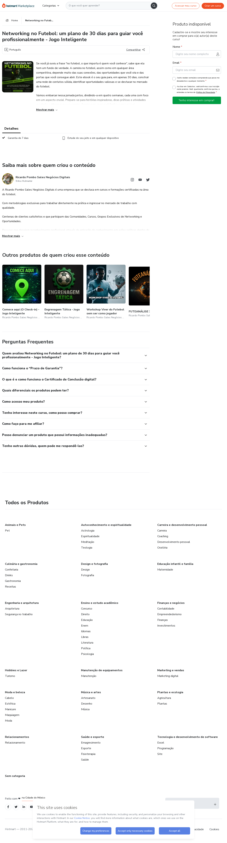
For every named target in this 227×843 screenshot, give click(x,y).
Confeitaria (11, 570)
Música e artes (91, 692)
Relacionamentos (17, 737)
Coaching (162, 536)
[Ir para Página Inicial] (19, 6)
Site (159, 754)
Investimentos (166, 626)
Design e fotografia (94, 564)
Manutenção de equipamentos (102, 670)
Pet (7, 531)
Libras (84, 637)
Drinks (9, 575)
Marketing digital (167, 676)
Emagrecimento (91, 743)
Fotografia (87, 575)
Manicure (10, 709)
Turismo (10, 676)
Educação (87, 620)
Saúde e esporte (92, 737)
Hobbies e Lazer (16, 670)
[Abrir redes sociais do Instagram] (132, 180)
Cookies (214, 829)
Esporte (86, 748)
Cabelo (9, 698)
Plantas (162, 704)
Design (85, 570)
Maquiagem (12, 715)
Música (85, 709)
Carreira (162, 531)
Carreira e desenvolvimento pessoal (182, 525)
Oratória (162, 548)
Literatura (87, 643)
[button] (72, 355)
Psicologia (87, 654)
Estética (10, 704)
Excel (160, 743)
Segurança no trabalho (19, 614)
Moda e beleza (15, 692)
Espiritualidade (90, 536)
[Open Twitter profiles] (16, 807)
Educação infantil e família (175, 564)
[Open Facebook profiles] (8, 807)
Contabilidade (165, 609)
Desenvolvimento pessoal (173, 542)
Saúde (85, 760)
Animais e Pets (15, 525)
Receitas (10, 587)
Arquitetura (12, 609)
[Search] (154, 5)
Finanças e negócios (171, 603)
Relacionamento (15, 743)
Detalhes (11, 128)
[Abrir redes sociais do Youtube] (140, 180)
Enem (84, 626)
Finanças (162, 620)
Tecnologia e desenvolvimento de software (187, 737)
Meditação (87, 542)
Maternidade (165, 570)
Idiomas (86, 631)
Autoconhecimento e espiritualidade (106, 525)
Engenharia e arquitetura (22, 603)
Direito (85, 614)
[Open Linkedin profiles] (23, 807)
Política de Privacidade (205, 92)
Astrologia (87, 531)
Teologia (86, 548)
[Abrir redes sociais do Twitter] (148, 180)
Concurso (86, 609)
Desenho (86, 704)
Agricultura (164, 698)
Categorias (49, 6)
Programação (165, 748)
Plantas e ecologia (170, 692)
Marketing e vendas (170, 670)
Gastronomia (13, 581)
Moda (8, 721)
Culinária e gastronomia (21, 564)
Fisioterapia (88, 754)
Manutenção (88, 676)
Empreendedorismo (169, 614)
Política (85, 648)
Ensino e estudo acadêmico (99, 603)
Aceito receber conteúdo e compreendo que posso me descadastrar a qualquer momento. (198, 79)
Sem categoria (15, 776)
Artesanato (88, 698)
